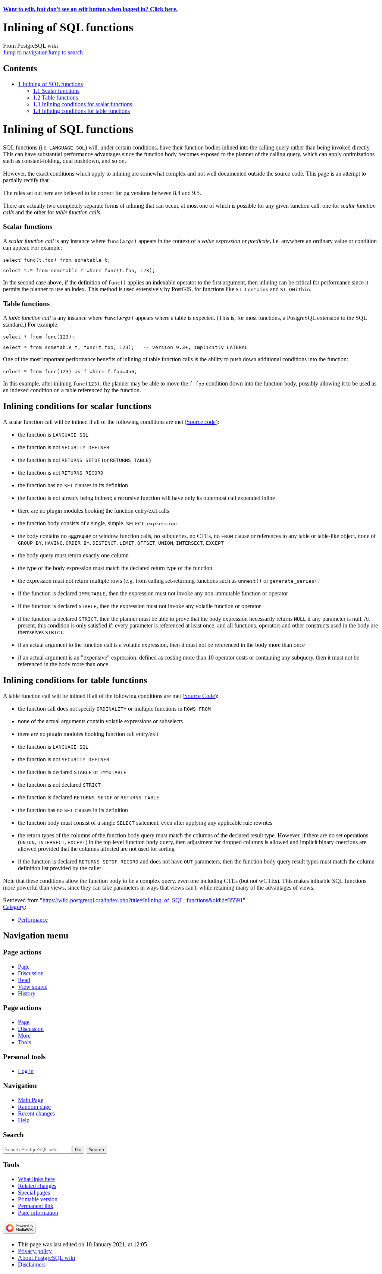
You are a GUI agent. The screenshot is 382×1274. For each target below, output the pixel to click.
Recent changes (36, 1113)
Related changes (37, 1186)
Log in (26, 1071)
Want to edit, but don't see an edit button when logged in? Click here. (90, 9)
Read (24, 980)
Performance (33, 919)
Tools (24, 1042)
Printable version (37, 1199)
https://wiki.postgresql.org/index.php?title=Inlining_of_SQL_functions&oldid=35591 (143, 900)
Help (23, 1120)
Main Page (30, 1100)
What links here (36, 1179)
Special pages (34, 1192)
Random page (34, 1107)
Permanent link (35, 1206)
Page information (38, 1212)
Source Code (199, 696)
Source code (201, 422)
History (26, 993)
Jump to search (65, 52)
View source (32, 987)
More (24, 1035)
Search (13, 1135)
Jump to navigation (25, 52)
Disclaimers (32, 1264)
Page (23, 966)
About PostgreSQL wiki (46, 1258)
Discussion (31, 973)
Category (14, 907)
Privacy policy (35, 1251)
